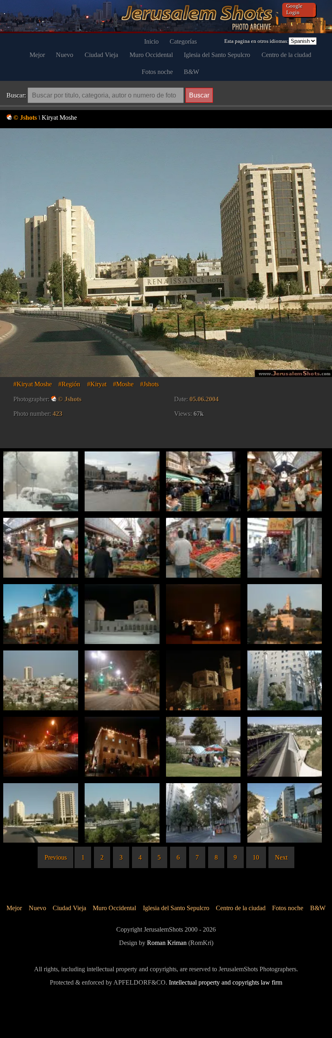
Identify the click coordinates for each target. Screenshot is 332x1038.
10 (256, 857)
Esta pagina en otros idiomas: (256, 41)
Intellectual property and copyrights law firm (225, 982)
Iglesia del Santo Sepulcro (217, 55)
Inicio (151, 41)
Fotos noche (157, 72)
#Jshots (149, 384)
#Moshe (123, 384)
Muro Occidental (151, 55)
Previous (56, 857)
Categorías (183, 41)
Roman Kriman (167, 943)
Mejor (37, 55)
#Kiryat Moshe (32, 384)
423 (57, 413)
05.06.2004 (204, 399)
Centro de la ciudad (286, 55)
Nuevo (64, 55)
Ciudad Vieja (101, 55)
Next (281, 857)
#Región (69, 384)
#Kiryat (96, 384)
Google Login (294, 9)
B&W (191, 72)
